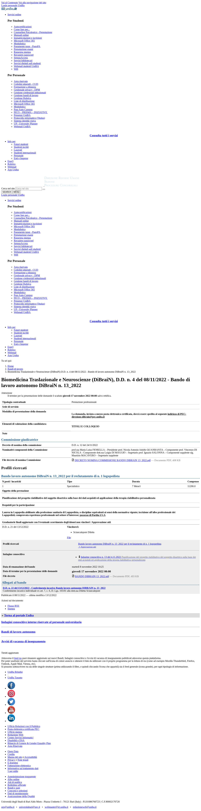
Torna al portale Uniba (19, 615)
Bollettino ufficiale (17, 785)
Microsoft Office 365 (24, 40)
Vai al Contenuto (9, 2)
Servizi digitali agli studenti (27, 63)
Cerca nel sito (8, 188)
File (69, 537)
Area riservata (21, 81)
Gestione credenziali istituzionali (30, 92)
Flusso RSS (13, 606)
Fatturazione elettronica (19, 765)
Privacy (11, 760)
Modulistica (19, 43)
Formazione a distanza (25, 87)
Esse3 (10, 161)
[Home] (69, 185)
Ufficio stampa (15, 732)
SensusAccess (21, 57)
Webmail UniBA (22, 126)
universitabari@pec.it (29, 807)
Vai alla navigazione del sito (32, 2)
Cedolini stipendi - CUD (26, 84)
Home (11, 366)
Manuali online (21, 35)
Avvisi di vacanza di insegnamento (23, 641)
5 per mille (13, 771)
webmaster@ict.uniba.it (56, 807)
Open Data (13, 751)
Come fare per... (22, 29)
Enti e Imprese (21, 158)
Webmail (12, 166)
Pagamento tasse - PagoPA (27, 46)
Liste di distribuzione (24, 101)
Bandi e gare (14, 788)
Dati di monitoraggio (18, 793)
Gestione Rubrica (22, 98)
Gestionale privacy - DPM (27, 89)
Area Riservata (15, 746)
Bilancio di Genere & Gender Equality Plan (29, 743)
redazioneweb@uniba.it (84, 807)
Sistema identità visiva (25, 120)
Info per (11, 141)
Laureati (18, 150)
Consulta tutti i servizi (104, 135)
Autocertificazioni (23, 26)
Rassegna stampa (22, 52)
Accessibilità (30, 757)
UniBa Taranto (15, 677)
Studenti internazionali (25, 152)
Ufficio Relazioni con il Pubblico (24, 726)
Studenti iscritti (21, 147)
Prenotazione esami (23, 49)
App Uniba (13, 169)
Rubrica (11, 164)
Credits (11, 754)
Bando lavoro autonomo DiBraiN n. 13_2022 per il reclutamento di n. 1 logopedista (119, 543)
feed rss (18, 658)
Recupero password (23, 55)
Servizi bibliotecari (23, 60)
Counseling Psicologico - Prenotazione (33, 32)
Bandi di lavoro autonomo (18, 631)
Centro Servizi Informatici (20, 737)
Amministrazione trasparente (22, 776)
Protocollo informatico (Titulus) (29, 118)
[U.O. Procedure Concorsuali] (22, 185)
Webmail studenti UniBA (26, 66)
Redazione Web (15, 734)
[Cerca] (44, 189)
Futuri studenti (21, 144)
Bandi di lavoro (15, 369)
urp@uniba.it (7, 807)
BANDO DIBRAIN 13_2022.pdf (92, 576)
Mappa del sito (15, 757)
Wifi (16, 69)
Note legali (22, 760)
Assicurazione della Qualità (21, 796)
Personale (18, 155)
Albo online (13, 779)
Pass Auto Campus (23, 109)
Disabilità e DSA (16, 740)
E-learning (13, 762)
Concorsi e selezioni (17, 790)
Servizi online (14, 14)
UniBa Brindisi (15, 672)
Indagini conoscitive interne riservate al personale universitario (41, 622)
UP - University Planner (26, 123)
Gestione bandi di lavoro (26, 95)
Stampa (11, 608)
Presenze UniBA (22, 115)
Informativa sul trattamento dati (23, 768)
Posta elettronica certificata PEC (23, 729)
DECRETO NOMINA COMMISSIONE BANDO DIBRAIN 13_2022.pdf (113, 460)
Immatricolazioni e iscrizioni (28, 38)
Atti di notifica (15, 782)
